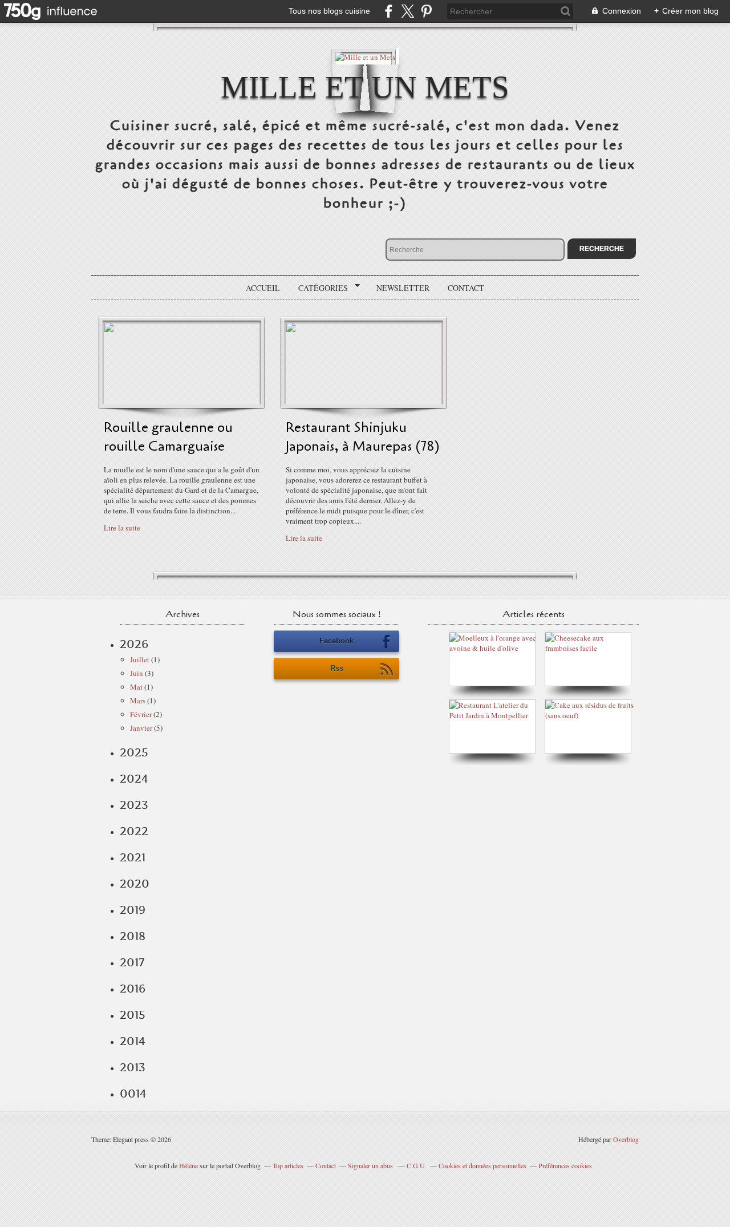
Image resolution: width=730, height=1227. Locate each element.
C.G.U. (417, 1165)
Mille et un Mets (365, 87)
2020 (134, 883)
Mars (137, 700)
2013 (132, 1067)
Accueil (263, 287)
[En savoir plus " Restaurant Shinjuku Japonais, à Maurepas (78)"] (363, 401)
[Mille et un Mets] (365, 56)
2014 (132, 1041)
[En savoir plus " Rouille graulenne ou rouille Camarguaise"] (181, 401)
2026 (134, 644)
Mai (136, 687)
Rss (336, 668)
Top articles (288, 1165)
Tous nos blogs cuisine (329, 10)
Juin (136, 673)
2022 (134, 831)
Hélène (188, 1165)
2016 (132, 988)
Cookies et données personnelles (482, 1165)
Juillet (139, 659)
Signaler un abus (371, 1165)
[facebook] (389, 11)
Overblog (626, 1139)
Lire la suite (122, 528)
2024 (134, 778)
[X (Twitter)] (407, 11)
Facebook (336, 641)
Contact (466, 287)
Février (141, 714)
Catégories (319, 288)
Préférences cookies (565, 1165)
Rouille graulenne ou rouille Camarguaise (168, 437)
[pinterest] (426, 11)
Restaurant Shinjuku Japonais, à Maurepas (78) (363, 437)
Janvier (141, 728)
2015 (132, 1015)
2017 (132, 962)
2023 (134, 805)
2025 (134, 752)
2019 (132, 910)
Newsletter (402, 287)
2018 (132, 936)
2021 (132, 857)
